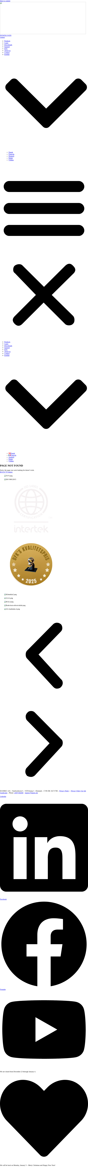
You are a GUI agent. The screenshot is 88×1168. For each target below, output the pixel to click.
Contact (7, 52)
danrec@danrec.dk (31, 793)
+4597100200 (18, 793)
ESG (6, 49)
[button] (44, 251)
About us (7, 51)
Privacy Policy (64, 791)
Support (7, 47)
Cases (6, 43)
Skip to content (5, 1)
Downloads (8, 45)
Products (7, 41)
